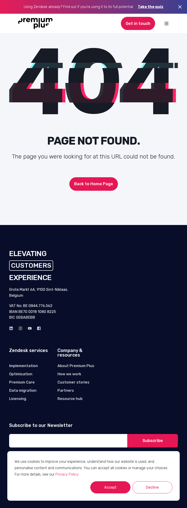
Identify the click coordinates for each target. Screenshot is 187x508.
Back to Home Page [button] (93, 183)
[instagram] (20, 328)
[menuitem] (23, 366)
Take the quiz (151, 7)
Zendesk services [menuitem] (28, 350)
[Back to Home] (35, 23)
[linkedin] (12, 328)
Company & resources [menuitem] (69, 353)
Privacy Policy (66, 474)
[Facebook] (37, 328)
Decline (152, 487)
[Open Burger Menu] (166, 23)
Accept (110, 487)
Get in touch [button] (138, 23)
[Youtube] (29, 328)
